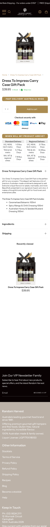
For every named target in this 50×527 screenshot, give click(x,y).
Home (4, 75)
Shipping (6, 233)
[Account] (39, 11)
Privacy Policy (9, 462)
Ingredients (8, 224)
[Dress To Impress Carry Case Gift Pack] (25, 269)
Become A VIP (40, 393)
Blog (4, 486)
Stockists (7, 451)
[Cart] (46, 11)
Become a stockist (11, 491)
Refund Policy (9, 468)
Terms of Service (11, 457)
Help (4, 497)
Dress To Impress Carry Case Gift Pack (22, 171)
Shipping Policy (10, 474)
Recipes (6, 480)
